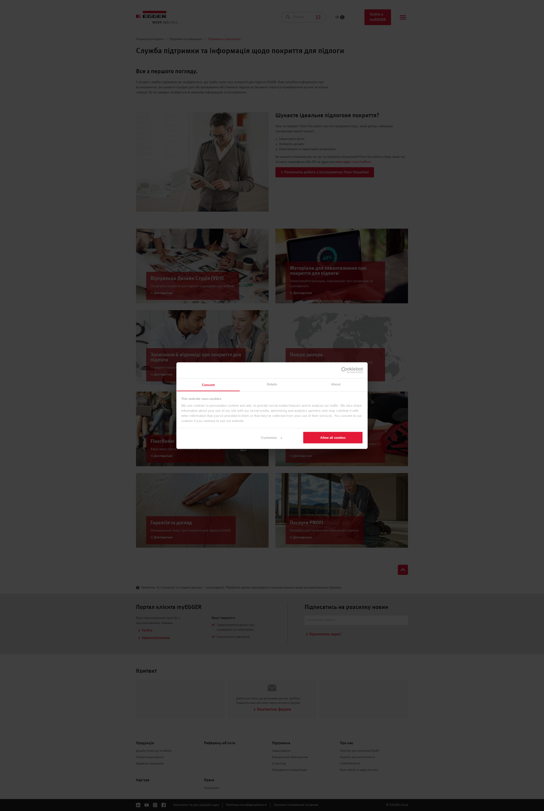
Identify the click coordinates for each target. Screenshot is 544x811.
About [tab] (335, 384)
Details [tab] (272, 384)
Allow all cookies (333, 437)
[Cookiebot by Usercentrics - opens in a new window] (344, 370)
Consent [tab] (208, 384)
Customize (269, 437)
